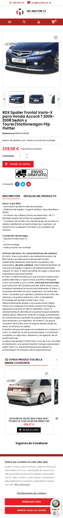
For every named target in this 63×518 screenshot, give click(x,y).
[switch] (56, 513)
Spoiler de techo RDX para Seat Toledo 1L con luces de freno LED (28, 420)
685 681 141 (18, 2)
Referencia (8, 133)
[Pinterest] (28, 184)
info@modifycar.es (41, 2)
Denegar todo (31, 502)
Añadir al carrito (17, 164)
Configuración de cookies (31, 493)
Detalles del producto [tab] (40, 196)
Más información (22, 484)
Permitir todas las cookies (31, 510)
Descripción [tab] (11, 196)
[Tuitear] (23, 184)
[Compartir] (17, 184)
